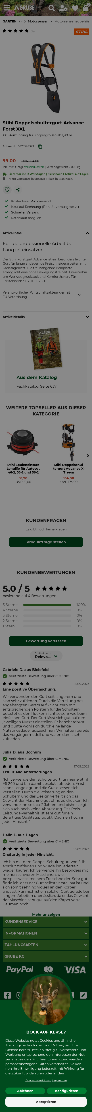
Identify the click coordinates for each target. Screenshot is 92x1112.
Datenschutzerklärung (38, 1080)
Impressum (60, 1080)
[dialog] (46, 556)
